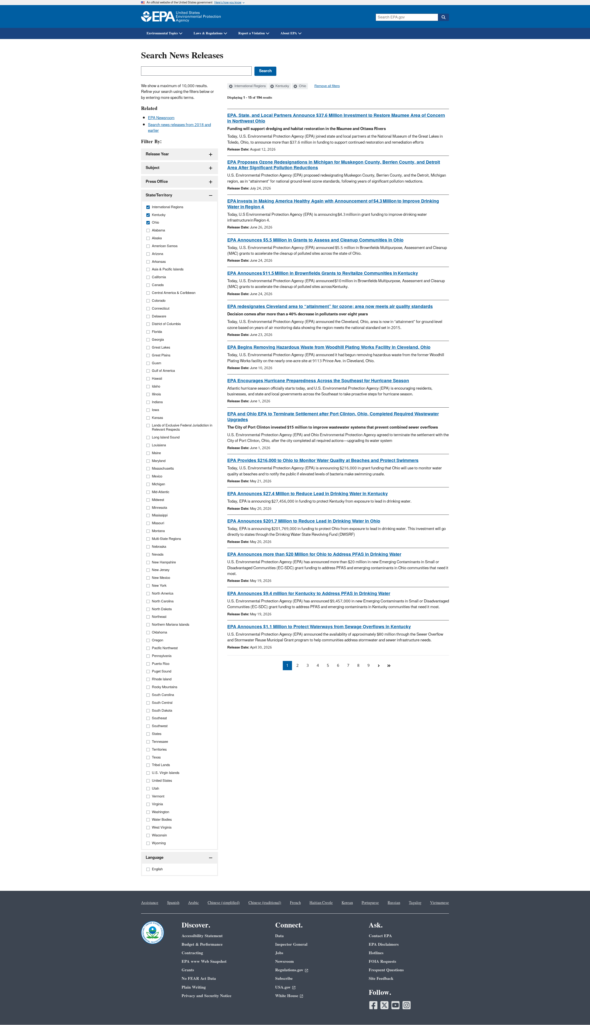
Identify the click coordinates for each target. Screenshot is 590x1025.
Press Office (157, 182)
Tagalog (415, 903)
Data (279, 935)
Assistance (149, 903)
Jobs (279, 953)
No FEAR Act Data (199, 978)
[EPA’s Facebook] (373, 1005)
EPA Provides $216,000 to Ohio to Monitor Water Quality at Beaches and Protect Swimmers (323, 460)
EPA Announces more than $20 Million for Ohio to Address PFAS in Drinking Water (314, 554)
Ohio (302, 86)
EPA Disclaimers (384, 944)
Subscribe (284, 978)
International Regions (249, 86)
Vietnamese (439, 903)
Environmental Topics (162, 33)
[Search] (443, 17)
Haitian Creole (321, 903)
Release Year (157, 154)
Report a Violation (251, 33)
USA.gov (283, 987)
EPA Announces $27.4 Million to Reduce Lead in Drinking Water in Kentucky (307, 493)
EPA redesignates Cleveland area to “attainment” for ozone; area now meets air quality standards (330, 306)
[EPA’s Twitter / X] (384, 1005)
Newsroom (284, 961)
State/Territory (159, 195)
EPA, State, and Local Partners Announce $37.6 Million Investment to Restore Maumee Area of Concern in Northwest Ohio (336, 118)
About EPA (288, 33)
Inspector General (291, 944)
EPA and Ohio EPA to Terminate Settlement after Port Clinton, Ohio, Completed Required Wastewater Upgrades (333, 416)
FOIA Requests (382, 961)
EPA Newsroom (161, 118)
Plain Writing (194, 987)
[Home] (181, 16)
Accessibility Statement (202, 935)
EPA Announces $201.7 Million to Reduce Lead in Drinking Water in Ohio (303, 521)
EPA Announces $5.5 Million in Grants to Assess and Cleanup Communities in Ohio (315, 240)
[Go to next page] (378, 665)
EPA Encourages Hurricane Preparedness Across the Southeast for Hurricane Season (318, 380)
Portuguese (370, 903)
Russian (394, 903)
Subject (152, 168)
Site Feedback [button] (381, 978)
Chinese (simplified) (224, 903)
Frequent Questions (386, 970)
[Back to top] (577, 1012)
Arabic (193, 903)
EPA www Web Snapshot (204, 961)
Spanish (173, 903)
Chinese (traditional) (264, 903)
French (295, 903)
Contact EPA (380, 935)
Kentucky (281, 86)
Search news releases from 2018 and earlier (179, 128)
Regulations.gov (289, 970)
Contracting (192, 953)
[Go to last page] (388, 665)
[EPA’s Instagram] (406, 1005)
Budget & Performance (202, 944)
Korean (347, 903)
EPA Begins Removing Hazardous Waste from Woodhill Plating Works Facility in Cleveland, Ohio (329, 347)
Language (154, 857)
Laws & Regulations (208, 33)
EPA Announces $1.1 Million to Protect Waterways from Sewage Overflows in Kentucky (319, 626)
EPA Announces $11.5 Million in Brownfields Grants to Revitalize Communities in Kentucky (322, 273)
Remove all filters (327, 86)
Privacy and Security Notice (206, 995)
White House (286, 995)
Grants (188, 970)
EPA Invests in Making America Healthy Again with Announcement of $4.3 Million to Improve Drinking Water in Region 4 (333, 204)
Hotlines (376, 953)
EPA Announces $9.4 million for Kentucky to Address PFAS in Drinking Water (308, 593)
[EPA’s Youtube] (395, 1005)
